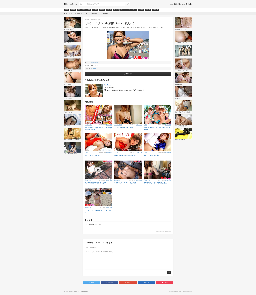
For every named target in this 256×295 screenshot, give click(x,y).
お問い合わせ (69, 291)
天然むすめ (94, 62)
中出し (66, 9)
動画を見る (129, 74)
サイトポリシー (79, 291)
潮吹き (84, 9)
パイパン (109, 9)
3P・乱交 (116, 9)
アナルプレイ (132, 9)
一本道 (145, 125)
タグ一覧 (148, 9)
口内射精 (73, 9)
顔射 (79, 9)
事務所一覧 (155, 9)
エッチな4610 (88, 125)
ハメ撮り (95, 9)
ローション (124, 9)
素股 (89, 9)
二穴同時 (140, 9)
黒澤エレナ (94, 68)
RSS (86, 291)
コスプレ (102, 9)
